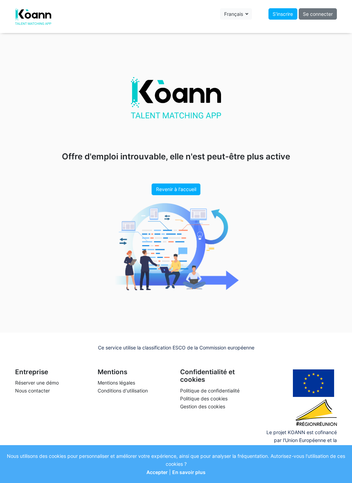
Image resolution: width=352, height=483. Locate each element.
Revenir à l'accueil (176, 189)
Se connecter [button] (318, 14)
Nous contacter (32, 390)
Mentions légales (116, 383)
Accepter (157, 472)
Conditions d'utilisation (123, 390)
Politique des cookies (204, 398)
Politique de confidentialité (210, 390)
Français (234, 14)
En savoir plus (189, 472)
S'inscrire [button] (283, 14)
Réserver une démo (37, 383)
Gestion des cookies (202, 406)
